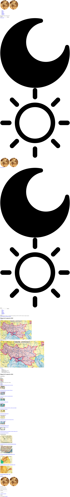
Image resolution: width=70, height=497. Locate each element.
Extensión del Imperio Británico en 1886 (4, 425)
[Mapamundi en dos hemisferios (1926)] (2, 400)
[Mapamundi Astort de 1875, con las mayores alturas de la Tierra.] (2, 418)
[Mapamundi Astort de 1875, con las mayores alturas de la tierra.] (6, 442)
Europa (1, 409)
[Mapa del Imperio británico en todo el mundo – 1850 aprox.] (2, 388)
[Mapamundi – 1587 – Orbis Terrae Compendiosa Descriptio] (2, 394)
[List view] (2, 378)
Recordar (2, 492)
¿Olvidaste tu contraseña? (3, 493)
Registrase (6, 496)
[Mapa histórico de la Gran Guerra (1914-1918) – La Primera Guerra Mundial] (2, 406)
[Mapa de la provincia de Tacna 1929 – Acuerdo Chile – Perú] (6, 463)
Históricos (1, 391)
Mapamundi (4, 391)
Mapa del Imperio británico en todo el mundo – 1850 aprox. (6, 390)
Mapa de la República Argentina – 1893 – (5, 474)
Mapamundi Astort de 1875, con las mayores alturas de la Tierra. (7, 419)
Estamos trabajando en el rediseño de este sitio (5, 316)
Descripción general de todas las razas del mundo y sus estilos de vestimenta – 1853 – (9, 431)
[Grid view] (0, 378)
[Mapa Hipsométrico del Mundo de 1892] (2, 412)
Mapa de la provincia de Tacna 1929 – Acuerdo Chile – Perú (7, 464)
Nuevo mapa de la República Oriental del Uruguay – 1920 (7, 454)
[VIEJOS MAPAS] (9, 9)
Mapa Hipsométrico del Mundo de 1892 (4, 413)
